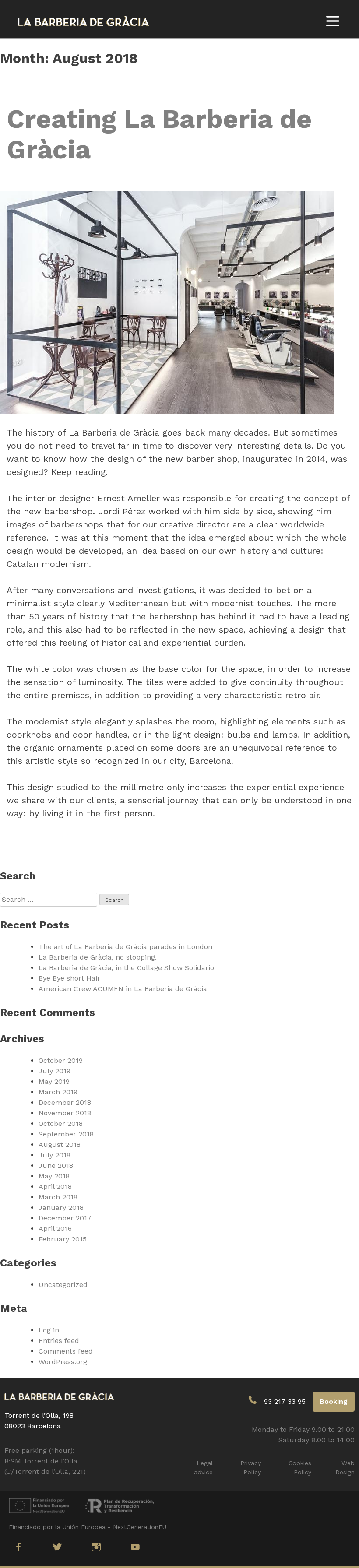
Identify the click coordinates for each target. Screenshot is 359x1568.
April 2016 (55, 1228)
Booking (334, 1401)
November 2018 (65, 1113)
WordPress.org (63, 1361)
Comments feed (66, 1351)
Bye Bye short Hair (69, 978)
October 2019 (61, 1060)
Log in (49, 1330)
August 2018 (60, 1144)
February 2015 (63, 1239)
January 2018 (61, 1207)
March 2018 (58, 1197)
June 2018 (56, 1165)
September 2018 (66, 1134)
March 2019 (58, 1092)
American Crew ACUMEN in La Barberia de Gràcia (123, 988)
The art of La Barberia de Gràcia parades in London (125, 946)
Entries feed (59, 1340)
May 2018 (54, 1176)
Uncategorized (63, 1284)
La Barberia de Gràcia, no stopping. (98, 957)
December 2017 (65, 1218)
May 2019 (54, 1081)
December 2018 (65, 1102)
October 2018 (61, 1123)
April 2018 (55, 1186)
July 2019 (54, 1071)
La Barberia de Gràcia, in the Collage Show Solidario (126, 967)
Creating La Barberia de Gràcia (159, 134)
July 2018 (54, 1155)
